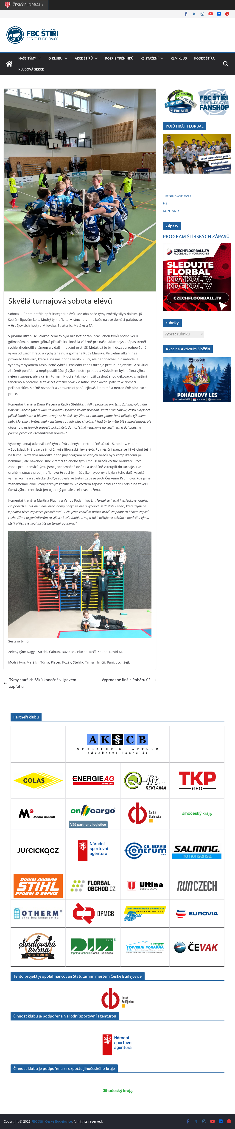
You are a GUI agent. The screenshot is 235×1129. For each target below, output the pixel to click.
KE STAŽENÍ (149, 58)
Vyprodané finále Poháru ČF (126, 679)
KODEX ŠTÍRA (204, 58)
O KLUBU (55, 58)
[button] (38, 58)
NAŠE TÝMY (27, 58)
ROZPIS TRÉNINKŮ (119, 58)
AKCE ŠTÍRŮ (84, 58)
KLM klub (179, 58)
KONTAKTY (171, 211)
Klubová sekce (31, 69)
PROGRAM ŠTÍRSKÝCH (196, 236)
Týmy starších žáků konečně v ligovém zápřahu (42, 683)
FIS (165, 203)
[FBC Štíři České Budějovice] (9, 63)
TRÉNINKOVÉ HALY (177, 195)
